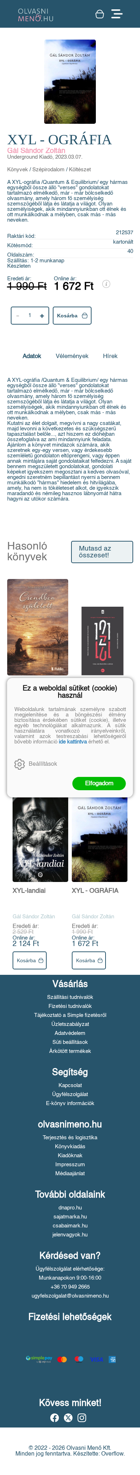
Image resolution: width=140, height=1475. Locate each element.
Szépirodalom (48, 169)
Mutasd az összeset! (95, 552)
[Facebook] (54, 1417)
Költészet (80, 169)
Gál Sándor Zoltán (36, 151)
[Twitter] (68, 1417)
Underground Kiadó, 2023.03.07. (45, 157)
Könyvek (17, 169)
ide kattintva (73, 742)
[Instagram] (82, 1417)
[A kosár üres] (99, 14)
